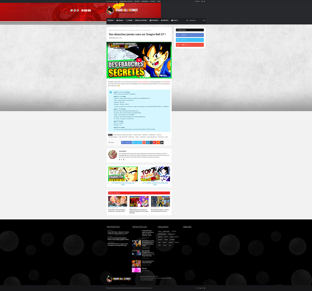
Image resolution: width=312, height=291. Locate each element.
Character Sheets (137, 134)
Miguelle (144, 268)
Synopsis (171, 242)
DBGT (168, 82)
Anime (130, 20)
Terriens (177, 242)
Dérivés (165, 20)
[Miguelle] (136, 270)
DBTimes (117, 30)
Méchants (172, 239)
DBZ (164, 82)
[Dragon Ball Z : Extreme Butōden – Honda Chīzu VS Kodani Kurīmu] (117, 201)
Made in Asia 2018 (123, 137)
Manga (120, 20)
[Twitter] (199, 288)
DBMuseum (124, 30)
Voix (170, 245)
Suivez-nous (187, 227)
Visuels (164, 245)
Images (166, 239)
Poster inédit (161, 137)
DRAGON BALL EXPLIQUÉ (126, 1)
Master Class (131, 137)
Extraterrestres (171, 234)
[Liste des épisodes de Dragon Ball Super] (136, 263)
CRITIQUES (137, 1)
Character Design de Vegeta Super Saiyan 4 (122, 134)
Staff (175, 20)
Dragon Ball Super (162, 234)
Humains (160, 239)
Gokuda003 (122, 151)
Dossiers (154, 20)
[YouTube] (201, 288)
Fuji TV (166, 236)
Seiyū (159, 242)
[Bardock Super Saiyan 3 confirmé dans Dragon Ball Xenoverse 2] (160, 201)
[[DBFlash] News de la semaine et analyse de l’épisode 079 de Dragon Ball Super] (139, 201)
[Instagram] (203, 288)
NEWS (111, 20)
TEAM (158, 1)
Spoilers (164, 242)
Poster (137, 137)
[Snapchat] (205, 288)
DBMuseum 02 (152, 134)
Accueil (112, 30)
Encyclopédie (142, 20)
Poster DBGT (143, 137)
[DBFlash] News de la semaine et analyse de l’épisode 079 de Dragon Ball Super (139, 211)
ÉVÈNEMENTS (145, 1)
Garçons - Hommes (174, 236)
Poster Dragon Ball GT (152, 137)
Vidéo (166, 137)
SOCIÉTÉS (153, 1)
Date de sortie (166, 231)
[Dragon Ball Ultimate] (122, 10)
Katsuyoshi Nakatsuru (144, 82)
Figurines (160, 236)
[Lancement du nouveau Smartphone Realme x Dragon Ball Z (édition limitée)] (136, 243)
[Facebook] (197, 288)
